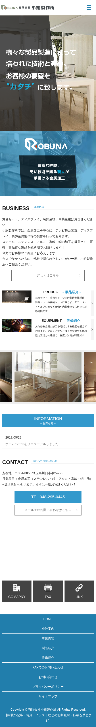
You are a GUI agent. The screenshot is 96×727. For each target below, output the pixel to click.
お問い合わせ (48, 677)
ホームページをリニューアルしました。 (33, 444)
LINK (79, 597)
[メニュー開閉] (89, 7)
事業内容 (48, 638)
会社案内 (48, 629)
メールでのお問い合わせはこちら (48, 510)
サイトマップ (48, 696)
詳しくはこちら (48, 275)
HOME (48, 619)
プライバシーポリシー (48, 686)
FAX (48, 597)
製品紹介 (48, 648)
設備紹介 (48, 657)
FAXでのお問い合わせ (48, 667)
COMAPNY (16, 597)
